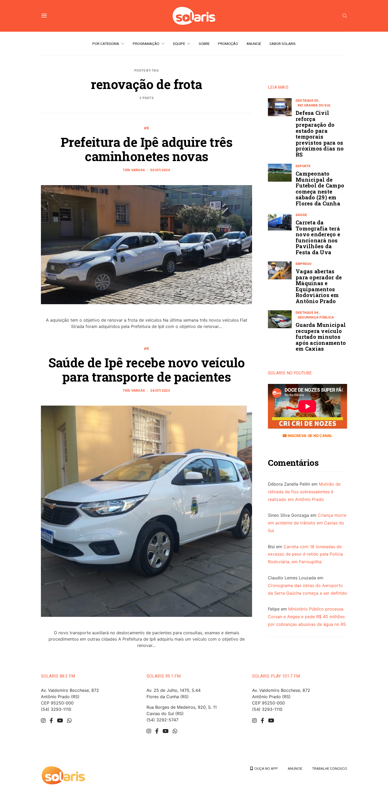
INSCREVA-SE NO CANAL (309, 435)
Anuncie (254, 43)
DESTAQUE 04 (307, 312)
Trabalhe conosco (329, 768)
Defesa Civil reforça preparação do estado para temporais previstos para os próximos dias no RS (320, 133)
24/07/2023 (160, 390)
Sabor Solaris (282, 43)
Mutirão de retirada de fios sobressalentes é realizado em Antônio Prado (304, 491)
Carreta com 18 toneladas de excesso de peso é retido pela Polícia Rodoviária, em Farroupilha (305, 554)
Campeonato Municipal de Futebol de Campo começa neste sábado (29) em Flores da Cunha (320, 188)
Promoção (228, 43)
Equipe (179, 43)
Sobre (204, 43)
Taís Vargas (134, 170)
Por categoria (105, 43)
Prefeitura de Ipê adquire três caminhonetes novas (146, 149)
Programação (146, 43)
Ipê (146, 128)
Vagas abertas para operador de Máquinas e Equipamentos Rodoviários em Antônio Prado (319, 286)
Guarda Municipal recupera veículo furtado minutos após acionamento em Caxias (321, 336)
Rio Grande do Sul (314, 105)
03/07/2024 (160, 170)
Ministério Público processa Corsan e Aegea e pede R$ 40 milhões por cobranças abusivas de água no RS (307, 616)
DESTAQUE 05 (307, 100)
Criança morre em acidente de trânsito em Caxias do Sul (307, 523)
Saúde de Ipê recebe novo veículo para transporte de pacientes (146, 369)
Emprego (304, 264)
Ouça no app (265, 768)
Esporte (303, 166)
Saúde (301, 215)
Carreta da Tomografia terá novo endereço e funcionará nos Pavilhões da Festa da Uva (318, 237)
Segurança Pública (316, 317)
